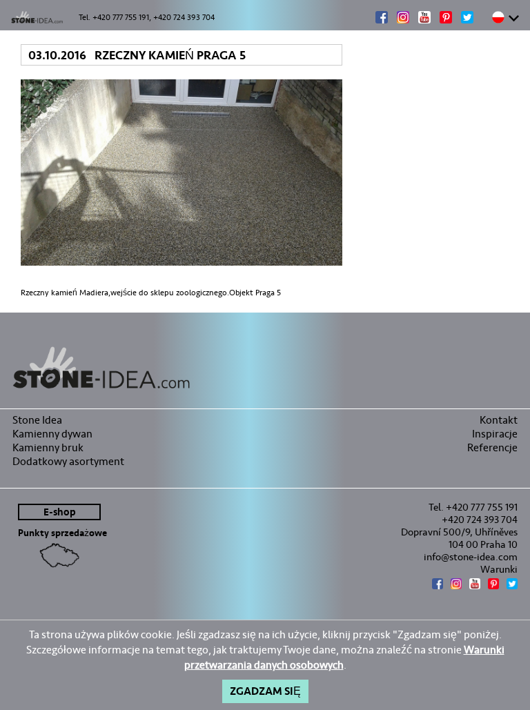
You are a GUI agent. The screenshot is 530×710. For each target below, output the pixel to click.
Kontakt (499, 419)
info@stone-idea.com (471, 557)
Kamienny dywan (52, 433)
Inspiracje (495, 433)
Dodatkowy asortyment (68, 461)
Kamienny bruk (48, 447)
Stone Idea (37, 419)
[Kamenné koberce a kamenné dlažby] (265, 367)
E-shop (59, 512)
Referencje (492, 447)
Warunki (499, 569)
